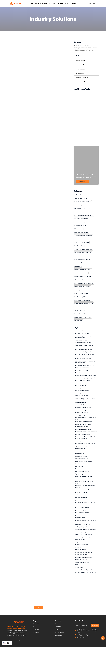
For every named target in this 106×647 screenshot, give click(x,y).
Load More (39, 608)
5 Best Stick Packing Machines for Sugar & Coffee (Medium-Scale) (35, 104)
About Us (57, 624)
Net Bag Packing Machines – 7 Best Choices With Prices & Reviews (38, 531)
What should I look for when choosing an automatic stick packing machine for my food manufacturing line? (38, 45)
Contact (73, 3)
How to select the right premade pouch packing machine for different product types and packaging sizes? (36, 351)
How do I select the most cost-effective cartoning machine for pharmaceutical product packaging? (35, 412)
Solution (52, 3)
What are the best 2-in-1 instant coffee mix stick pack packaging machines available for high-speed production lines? (37, 232)
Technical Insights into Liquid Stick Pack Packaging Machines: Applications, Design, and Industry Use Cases (38, 592)
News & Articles (59, 632)
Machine (44, 3)
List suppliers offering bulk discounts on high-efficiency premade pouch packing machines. (38, 291)
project (60, 3)
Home (31, 3)
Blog (66, 3)
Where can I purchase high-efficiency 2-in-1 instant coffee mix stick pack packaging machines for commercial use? (36, 158)
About (37, 3)
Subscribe (95, 625)
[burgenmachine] (15, 3)
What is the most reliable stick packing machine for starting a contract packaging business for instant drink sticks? (84, 136)
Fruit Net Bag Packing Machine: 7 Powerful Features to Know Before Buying (37, 473)
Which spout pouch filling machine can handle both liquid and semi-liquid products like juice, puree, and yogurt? (85, 110)
